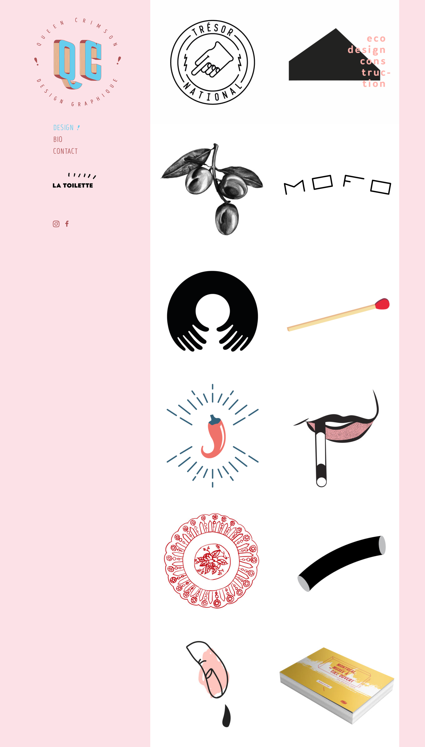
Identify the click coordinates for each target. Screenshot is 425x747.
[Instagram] (53, 224)
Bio (58, 139)
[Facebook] (64, 224)
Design (63, 127)
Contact (65, 151)
